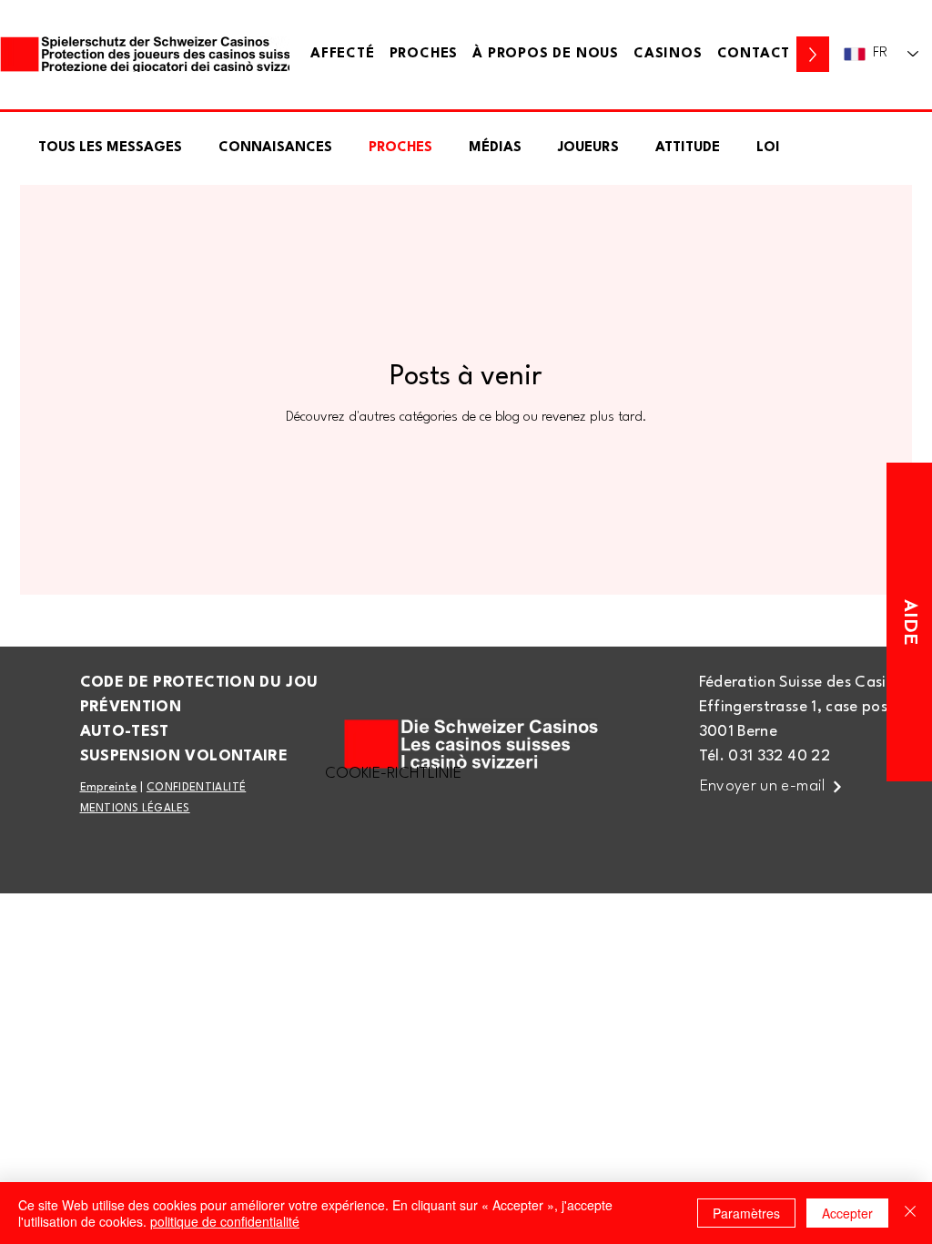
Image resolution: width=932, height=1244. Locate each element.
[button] (754, 54)
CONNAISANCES (275, 148)
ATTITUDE (687, 148)
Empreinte (108, 787)
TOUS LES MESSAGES (110, 148)
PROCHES (400, 148)
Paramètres (746, 1213)
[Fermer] (910, 1213)
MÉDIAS (495, 148)
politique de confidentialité (224, 1221)
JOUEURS (588, 148)
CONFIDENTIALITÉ (196, 787)
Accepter (847, 1213)
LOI (768, 148)
